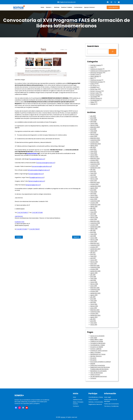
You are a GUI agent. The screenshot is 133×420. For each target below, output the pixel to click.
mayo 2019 (93, 212)
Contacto (93, 378)
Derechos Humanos (96, 73)
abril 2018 (93, 236)
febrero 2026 (94, 125)
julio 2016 (92, 275)
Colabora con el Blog (96, 341)
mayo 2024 (93, 151)
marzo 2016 (93, 282)
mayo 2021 (93, 173)
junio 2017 (93, 254)
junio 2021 (93, 171)
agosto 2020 (94, 188)
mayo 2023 (93, 153)
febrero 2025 (94, 134)
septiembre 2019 (95, 205)
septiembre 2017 (95, 249)
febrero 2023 (94, 157)
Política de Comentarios (97, 365)
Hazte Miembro (113, 7)
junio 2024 (93, 149)
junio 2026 (93, 118)
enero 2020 (93, 199)
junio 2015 (93, 299)
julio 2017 (92, 252)
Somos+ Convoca (95, 91)
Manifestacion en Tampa (97, 354)
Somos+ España (95, 95)
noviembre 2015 (95, 289)
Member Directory (96, 356)
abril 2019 (93, 214)
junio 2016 (93, 276)
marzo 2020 (93, 195)
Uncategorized (94, 100)
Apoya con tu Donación (97, 336)
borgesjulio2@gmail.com (37, 159)
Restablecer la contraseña (98, 371)
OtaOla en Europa (95, 80)
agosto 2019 (93, 206)
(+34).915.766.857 (34, 229)
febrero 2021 (94, 179)
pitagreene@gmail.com (33, 185)
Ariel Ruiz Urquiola (95, 65)
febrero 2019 (94, 217)
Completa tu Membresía (97, 343)
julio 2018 (92, 230)
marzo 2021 (93, 177)
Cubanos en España (96, 69)
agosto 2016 (93, 273)
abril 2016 (93, 280)
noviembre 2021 (95, 164)
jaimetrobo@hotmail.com (36, 181)
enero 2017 (93, 264)
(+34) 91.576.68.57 (22, 212)
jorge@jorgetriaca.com (37, 177)
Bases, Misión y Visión (96, 339)
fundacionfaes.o (32, 153)
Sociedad (93, 87)
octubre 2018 (94, 225)
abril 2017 (93, 258)
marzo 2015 (93, 304)
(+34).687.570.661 (21, 229)
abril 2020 (93, 193)
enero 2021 (93, 181)
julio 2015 (92, 297)
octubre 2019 (94, 203)
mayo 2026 (93, 120)
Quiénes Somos (77, 399)
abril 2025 (93, 133)
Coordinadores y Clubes (97, 345)
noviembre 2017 (95, 245)
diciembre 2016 (94, 265)
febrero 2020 (94, 197)
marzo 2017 (93, 260)
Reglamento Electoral (95, 404)
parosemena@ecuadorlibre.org (41, 166)
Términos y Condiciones (111, 406)
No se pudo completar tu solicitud (100, 362)
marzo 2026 (93, 123)
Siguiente (76, 237)
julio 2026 (93, 116)
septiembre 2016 (95, 271)
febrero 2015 (94, 306)
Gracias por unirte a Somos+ (99, 350)
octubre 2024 (94, 142)
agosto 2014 (94, 317)
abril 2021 (93, 175)
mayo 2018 (93, 234)
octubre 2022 (94, 160)
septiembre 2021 (95, 168)
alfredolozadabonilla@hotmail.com (38, 170)
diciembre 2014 (94, 310)
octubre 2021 (94, 166)
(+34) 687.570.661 (37, 212)
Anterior (18, 237)
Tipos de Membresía (96, 373)
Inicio (74, 397)
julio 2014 (93, 319)
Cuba (92, 67)
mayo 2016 (93, 278)
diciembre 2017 (94, 243)
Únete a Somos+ (95, 374)
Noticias (92, 363)
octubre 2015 (94, 291)
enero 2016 (93, 286)
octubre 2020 (94, 184)
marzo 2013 (93, 324)
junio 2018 (93, 232)
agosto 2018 (93, 228)
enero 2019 (93, 219)
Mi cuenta (93, 358)
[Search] (112, 51)
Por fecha (93, 85)
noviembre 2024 (95, 140)
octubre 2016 (94, 269)
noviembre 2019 (95, 201)
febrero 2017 (94, 262)
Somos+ (19, 395)
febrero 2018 (94, 240)
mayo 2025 (93, 131)
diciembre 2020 (95, 182)
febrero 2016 (94, 284)
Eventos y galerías (95, 349)
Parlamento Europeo (96, 82)
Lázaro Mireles (94, 76)
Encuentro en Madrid (96, 347)
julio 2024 (93, 147)
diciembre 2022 (95, 158)
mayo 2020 (93, 192)
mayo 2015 (93, 300)
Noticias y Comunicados (96, 402)
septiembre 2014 (95, 315)
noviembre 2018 (95, 223)
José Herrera (19, 216)
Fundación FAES (19, 222)
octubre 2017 (94, 247)
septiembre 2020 (95, 186)
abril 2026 (93, 121)
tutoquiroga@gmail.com (36, 174)
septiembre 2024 (95, 144)
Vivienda (92, 104)
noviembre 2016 (95, 267)
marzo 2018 (93, 238)
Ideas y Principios (95, 352)
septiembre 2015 (95, 293)
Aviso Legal (93, 338)
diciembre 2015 (94, 288)
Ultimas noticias (95, 98)
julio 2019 (92, 208)
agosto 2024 (94, 145)
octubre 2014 (94, 313)
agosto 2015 (93, 295)
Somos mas (93, 89)
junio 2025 (93, 129)
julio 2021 (92, 169)
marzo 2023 (93, 155)
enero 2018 (93, 241)
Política (92, 84)
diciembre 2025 (95, 127)
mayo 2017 (93, 256)
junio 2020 (93, 190)
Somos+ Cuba (94, 93)
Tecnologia (93, 97)
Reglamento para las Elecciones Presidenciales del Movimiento (100, 368)
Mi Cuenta (93, 360)
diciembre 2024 (95, 138)
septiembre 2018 (95, 227)
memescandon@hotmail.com (46, 163)
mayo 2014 (93, 323)
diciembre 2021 (94, 162)
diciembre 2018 (94, 221)
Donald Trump (94, 74)
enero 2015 (93, 308)
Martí (92, 78)
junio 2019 (93, 210)
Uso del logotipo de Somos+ (98, 376)
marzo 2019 (93, 216)
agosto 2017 (93, 251)
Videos (92, 102)
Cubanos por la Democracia (98, 71)
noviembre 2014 (95, 312)
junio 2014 (93, 321)
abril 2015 (93, 302)
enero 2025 (93, 136)
